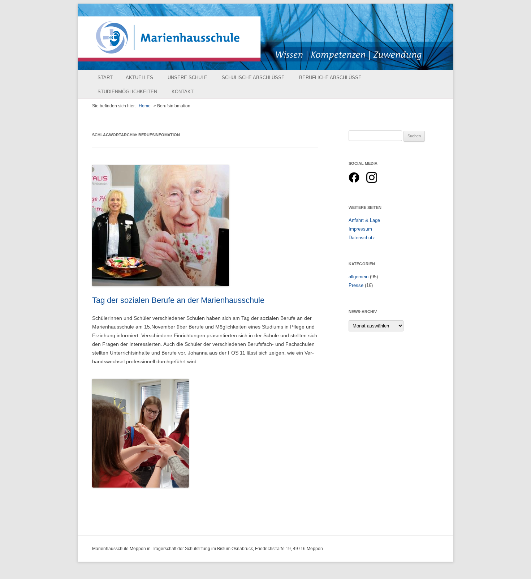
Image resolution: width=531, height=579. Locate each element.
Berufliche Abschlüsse (330, 77)
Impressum (360, 229)
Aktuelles (139, 77)
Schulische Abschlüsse (253, 77)
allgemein (358, 276)
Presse (356, 285)
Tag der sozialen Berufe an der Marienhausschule (178, 300)
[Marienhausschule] (265, 37)
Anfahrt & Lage (364, 220)
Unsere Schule (187, 77)
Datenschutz (362, 237)
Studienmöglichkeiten (127, 91)
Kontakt (183, 91)
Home (145, 105)
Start (105, 77)
